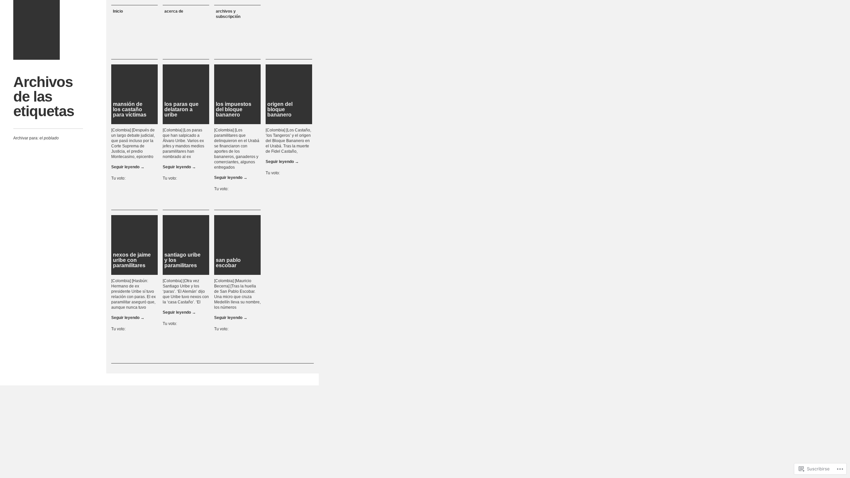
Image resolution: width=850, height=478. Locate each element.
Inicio (118, 11)
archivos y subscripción (228, 14)
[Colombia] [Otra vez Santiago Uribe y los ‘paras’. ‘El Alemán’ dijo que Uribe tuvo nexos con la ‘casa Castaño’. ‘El (186, 291)
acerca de (173, 11)
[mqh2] (36, 30)
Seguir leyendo (127, 167)
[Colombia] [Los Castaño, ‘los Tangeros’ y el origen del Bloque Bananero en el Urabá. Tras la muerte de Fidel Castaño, (288, 141)
